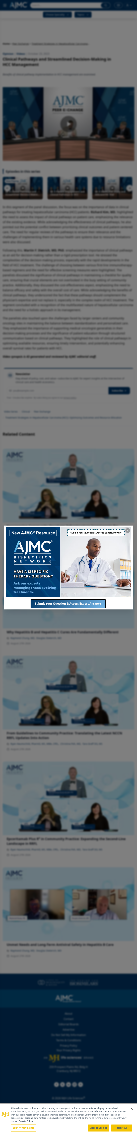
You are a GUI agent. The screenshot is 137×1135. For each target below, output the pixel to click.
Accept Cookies (98, 1127)
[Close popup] (127, 530)
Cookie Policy (26, 1121)
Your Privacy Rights (23, 1127)
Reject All (121, 1127)
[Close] (131, 1108)
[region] (68, 1119)
